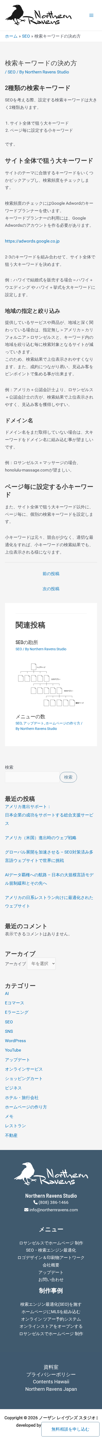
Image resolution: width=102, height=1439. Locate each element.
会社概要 (51, 1264)
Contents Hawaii (51, 1382)
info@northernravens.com (53, 1209)
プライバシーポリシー (51, 1374)
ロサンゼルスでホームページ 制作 (51, 1242)
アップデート (33, 723)
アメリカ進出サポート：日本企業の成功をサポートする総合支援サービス (49, 815)
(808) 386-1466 (54, 1202)
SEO (12, 71)
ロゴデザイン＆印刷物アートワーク (51, 1257)
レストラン (15, 1125)
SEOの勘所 (27, 642)
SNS (9, 1031)
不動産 (11, 1135)
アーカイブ (15, 963)
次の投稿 (51, 588)
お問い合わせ (51, 1279)
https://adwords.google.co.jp (32, 241)
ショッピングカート (24, 1078)
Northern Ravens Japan (51, 1389)
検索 (9, 767)
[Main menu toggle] (91, 15)
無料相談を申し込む (70, 1429)
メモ (9, 1116)
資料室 (51, 1367)
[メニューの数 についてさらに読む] (51, 685)
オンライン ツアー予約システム (51, 1319)
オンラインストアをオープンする (51, 1326)
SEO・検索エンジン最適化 (51, 1250)
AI (7, 993)
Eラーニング (16, 1012)
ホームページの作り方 (63, 723)
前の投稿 (51, 573)
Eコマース (14, 1002)
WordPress (15, 1040)
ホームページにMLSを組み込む (51, 1311)
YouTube (13, 1050)
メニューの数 (30, 716)
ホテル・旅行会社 (22, 1097)
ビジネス (13, 1087)
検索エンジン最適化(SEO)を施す (51, 1304)
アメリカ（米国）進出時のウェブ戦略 (40, 837)
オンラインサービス (24, 1069)
